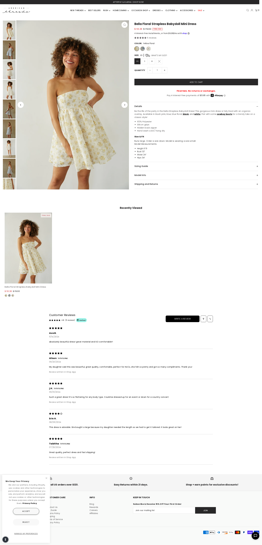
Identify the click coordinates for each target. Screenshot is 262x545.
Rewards (94, 507)
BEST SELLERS (94, 10)
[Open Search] (248, 10)
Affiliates (94, 513)
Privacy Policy (53, 522)
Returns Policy (53, 513)
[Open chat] (255, 536)
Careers (94, 510)
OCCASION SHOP (139, 10)
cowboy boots (224, 114)
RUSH (105, 10)
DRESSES (157, 10)
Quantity (139, 70)
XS (137, 61)
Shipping (50, 516)
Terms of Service (54, 519)
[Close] (46, 478)
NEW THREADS (77, 10)
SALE (200, 10)
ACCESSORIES (186, 10)
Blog (92, 504)
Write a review (182, 318)
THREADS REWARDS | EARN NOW (128, 2)
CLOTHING (170, 10)
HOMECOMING (120, 10)
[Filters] (203, 319)
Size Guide (51, 510)
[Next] (124, 105)
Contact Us (52, 507)
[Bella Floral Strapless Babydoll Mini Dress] (28, 248)
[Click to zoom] (124, 25)
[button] (140, 37)
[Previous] (21, 105)
